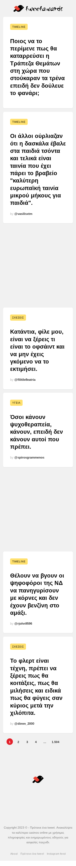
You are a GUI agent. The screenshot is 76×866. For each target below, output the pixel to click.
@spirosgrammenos (29, 457)
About (14, 853)
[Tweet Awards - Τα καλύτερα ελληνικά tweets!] (38, 8)
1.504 (55, 742)
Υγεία (16, 402)
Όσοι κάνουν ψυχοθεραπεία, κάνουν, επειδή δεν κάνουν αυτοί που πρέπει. (36, 432)
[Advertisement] (38, 264)
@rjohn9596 (23, 623)
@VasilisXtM (23, 214)
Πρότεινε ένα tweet (32, 853)
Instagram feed (56, 853)
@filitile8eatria (24, 379)
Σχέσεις (18, 317)
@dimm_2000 (24, 723)
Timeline (19, 26)
